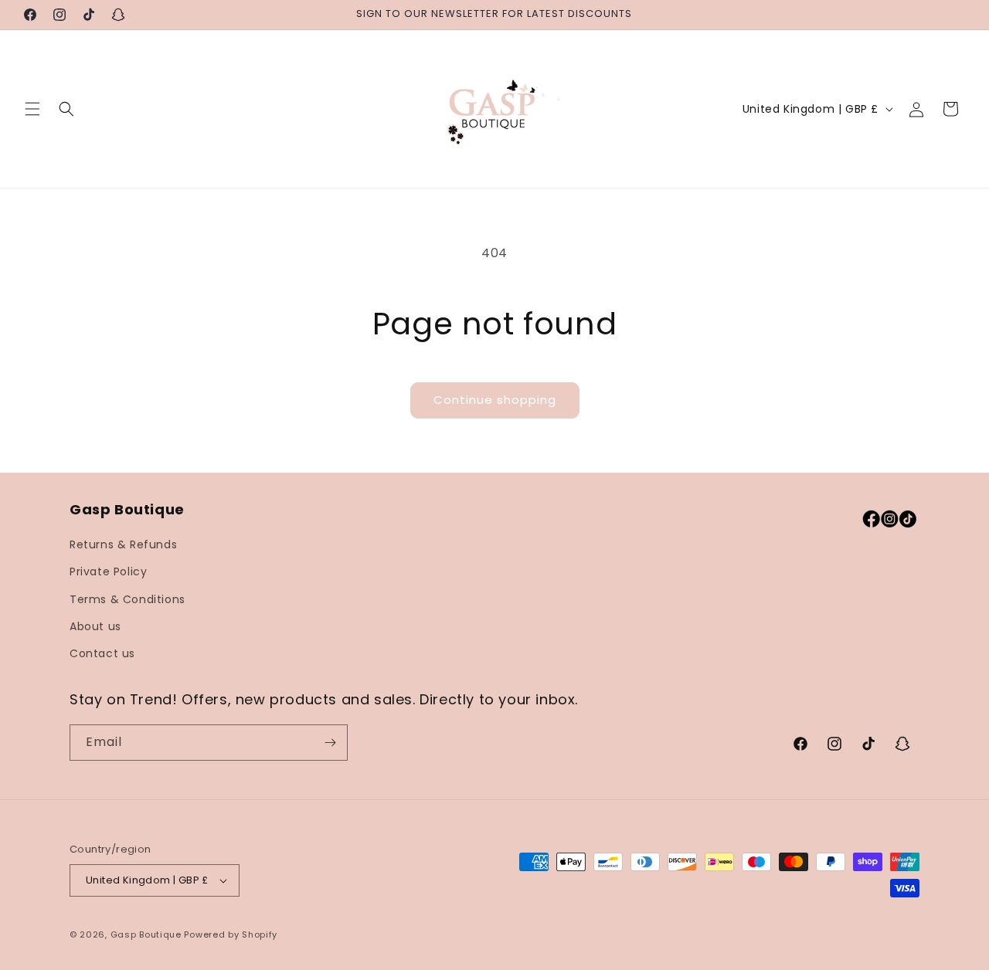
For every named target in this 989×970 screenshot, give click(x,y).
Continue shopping (494, 400)
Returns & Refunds (123, 544)
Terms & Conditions (127, 599)
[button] (32, 109)
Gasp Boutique (146, 934)
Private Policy (108, 571)
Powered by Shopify (230, 934)
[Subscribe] (330, 742)
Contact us (102, 653)
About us (95, 626)
